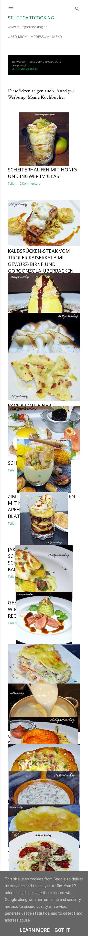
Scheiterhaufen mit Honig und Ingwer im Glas (42, 173)
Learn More (35, 930)
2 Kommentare (30, 183)
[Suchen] (77, 7)
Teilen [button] (12, 183)
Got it (62, 930)
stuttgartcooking (31, 18)
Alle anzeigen (25, 69)
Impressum (39, 36)
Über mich (17, 36)
